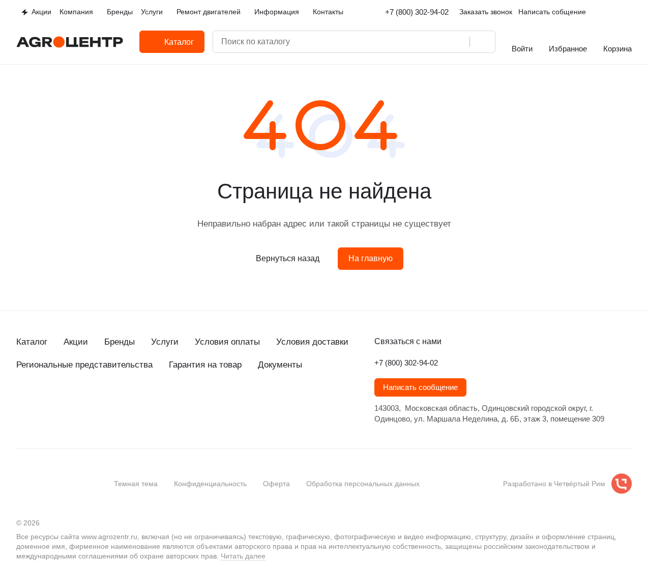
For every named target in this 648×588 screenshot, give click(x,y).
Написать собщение (552, 12)
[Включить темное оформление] (628, 12)
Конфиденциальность (210, 484)
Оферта (276, 484)
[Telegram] (43, 402)
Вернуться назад (287, 258)
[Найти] (482, 41)
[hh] (124, 402)
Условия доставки (312, 342)
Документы (280, 365)
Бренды (119, 342)
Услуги (165, 342)
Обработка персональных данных (363, 484)
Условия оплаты (227, 342)
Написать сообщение (420, 387)
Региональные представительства (84, 365)
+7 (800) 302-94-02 (417, 12)
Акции (76, 342)
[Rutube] (83, 402)
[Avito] (104, 402)
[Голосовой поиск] (458, 41)
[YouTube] (63, 402)
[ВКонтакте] (22, 402)
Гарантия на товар (205, 365)
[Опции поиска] (417, 41)
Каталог (31, 342)
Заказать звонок (485, 12)
